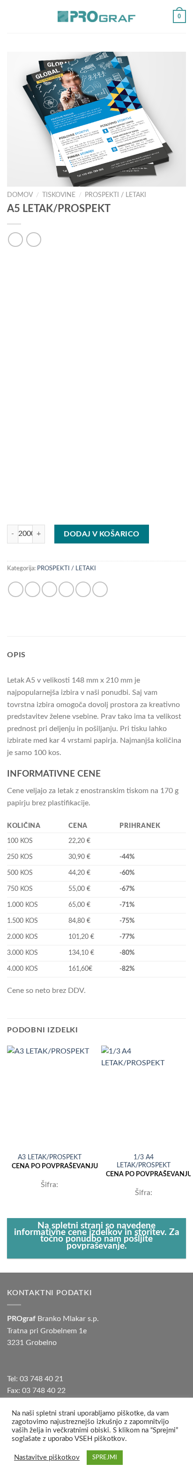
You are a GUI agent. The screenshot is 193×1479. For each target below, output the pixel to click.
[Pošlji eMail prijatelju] (66, 589)
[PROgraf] (96, 16)
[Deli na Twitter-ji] (49, 589)
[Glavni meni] (12, 16)
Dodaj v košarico (102, 534)
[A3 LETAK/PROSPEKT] (49, 1097)
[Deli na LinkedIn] (100, 589)
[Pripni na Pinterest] (83, 589)
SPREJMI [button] (104, 1458)
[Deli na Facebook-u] (32, 589)
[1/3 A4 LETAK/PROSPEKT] (143, 1097)
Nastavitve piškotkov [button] (47, 1457)
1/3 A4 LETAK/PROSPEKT (144, 1161)
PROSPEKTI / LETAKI (115, 195)
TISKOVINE (58, 195)
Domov (20, 195)
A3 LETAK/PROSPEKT (50, 1157)
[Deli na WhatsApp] (15, 589)
